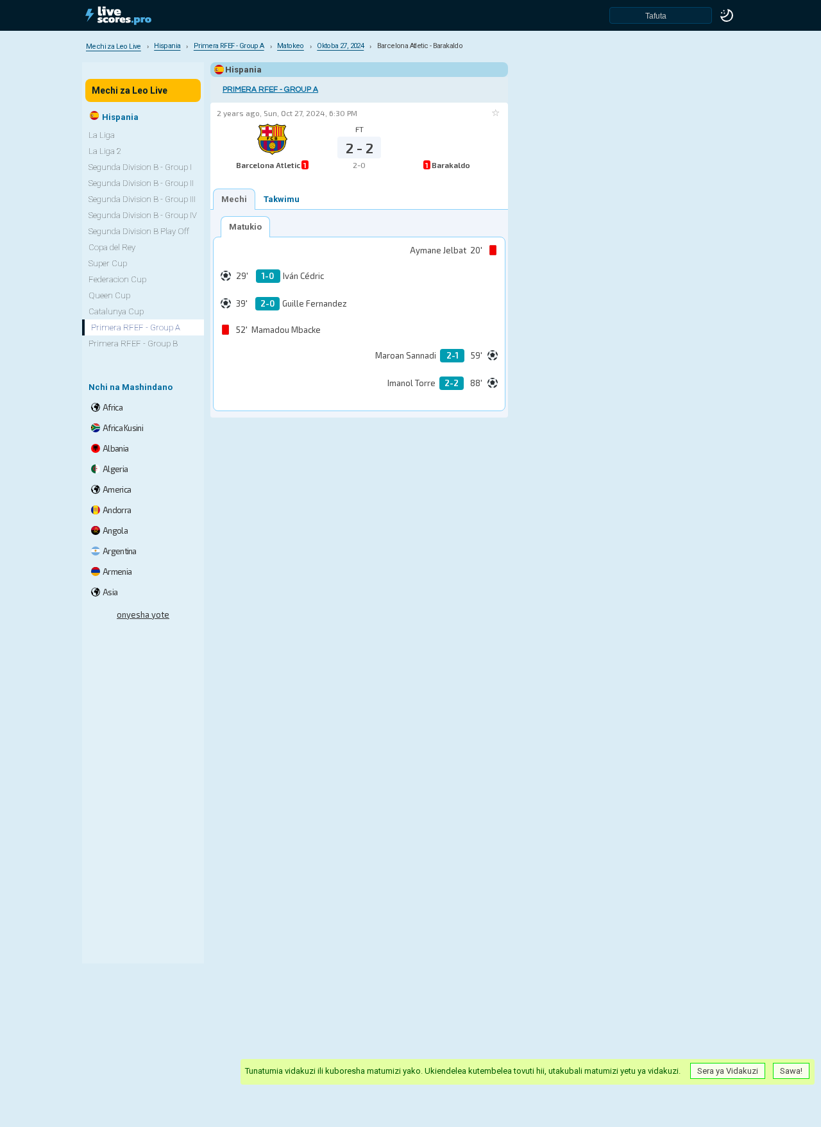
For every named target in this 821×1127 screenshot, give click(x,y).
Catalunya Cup (116, 311)
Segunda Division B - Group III (142, 199)
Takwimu (282, 199)
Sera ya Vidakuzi (727, 1071)
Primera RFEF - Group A (270, 89)
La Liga (102, 135)
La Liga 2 (105, 151)
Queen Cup (109, 295)
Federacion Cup (117, 279)
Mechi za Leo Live (129, 90)
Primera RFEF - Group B (133, 343)
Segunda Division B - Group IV (143, 215)
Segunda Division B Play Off (139, 231)
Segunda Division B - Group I (140, 167)
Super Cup (108, 263)
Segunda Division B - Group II (141, 183)
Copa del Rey (112, 247)
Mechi (234, 199)
